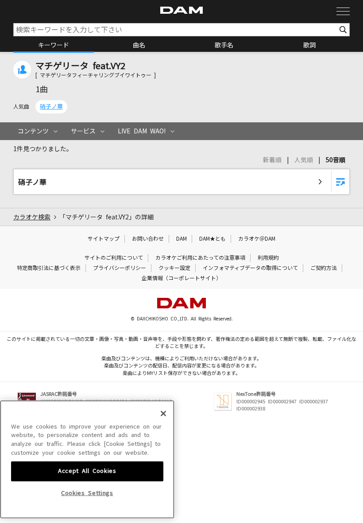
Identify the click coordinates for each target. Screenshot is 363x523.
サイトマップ (104, 239)
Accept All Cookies (87, 471)
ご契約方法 (323, 268)
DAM (181, 239)
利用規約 (268, 258)
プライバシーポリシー (119, 268)
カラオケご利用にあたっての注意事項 (200, 258)
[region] (87, 459)
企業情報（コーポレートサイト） (181, 278)
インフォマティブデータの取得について (250, 268)
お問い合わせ (148, 239)
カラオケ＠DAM (256, 239)
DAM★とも (212, 239)
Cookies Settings (87, 493)
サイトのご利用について (114, 258)
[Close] (163, 413)
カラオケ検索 (31, 217)
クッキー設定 (174, 268)
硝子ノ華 (51, 106)
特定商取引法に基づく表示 (49, 268)
